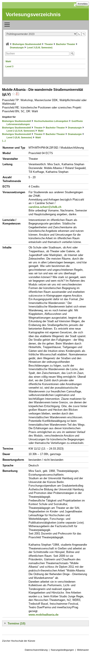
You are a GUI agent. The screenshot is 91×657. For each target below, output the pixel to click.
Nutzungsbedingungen (62, 650)
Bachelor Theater (65, 44)
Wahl (8, 61)
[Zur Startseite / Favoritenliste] (7, 44)
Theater (48, 44)
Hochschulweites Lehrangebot (51, 121)
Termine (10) (16, 623)
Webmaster (83, 650)
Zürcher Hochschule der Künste (18, 641)
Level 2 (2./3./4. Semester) (21, 130)
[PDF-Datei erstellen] (17, 94)
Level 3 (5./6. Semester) (39, 47)
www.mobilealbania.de (43, 614)
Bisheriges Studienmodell (26, 44)
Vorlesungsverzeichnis (33, 14)
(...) (4, 140)
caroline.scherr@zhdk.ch (45, 206)
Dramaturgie (17, 47)
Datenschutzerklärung (36, 650)
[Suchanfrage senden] (72, 54)
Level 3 (9, 66)
